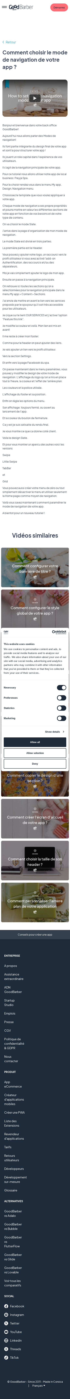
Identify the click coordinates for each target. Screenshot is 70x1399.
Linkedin (16, 1340)
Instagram (17, 1315)
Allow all (35, 742)
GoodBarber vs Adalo (13, 1213)
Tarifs (7, 1147)
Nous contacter (11, 1059)
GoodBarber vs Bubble (13, 1226)
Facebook (17, 1306)
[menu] (4, 7)
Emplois (9, 1013)
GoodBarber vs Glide (13, 1257)
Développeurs (14, 1169)
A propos (10, 966)
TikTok (14, 1357)
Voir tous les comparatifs (12, 1283)
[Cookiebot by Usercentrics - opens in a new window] (52, 632)
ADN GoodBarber (13, 989)
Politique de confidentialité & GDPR (14, 1043)
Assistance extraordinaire (13, 976)
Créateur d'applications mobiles (14, 1099)
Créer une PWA (14, 1112)
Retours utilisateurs (11, 1158)
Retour (11, 42)
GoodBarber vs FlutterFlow (13, 1241)
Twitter (14, 1323)
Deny (35, 763)
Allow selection (35, 753)
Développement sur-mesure (15, 1179)
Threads (15, 1349)
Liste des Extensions (11, 1123)
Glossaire (10, 1190)
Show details (52, 731)
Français (37, 1385)
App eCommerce (13, 1084)
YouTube (16, 1332)
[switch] (61, 697)
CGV (7, 1030)
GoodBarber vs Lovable (13, 1270)
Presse (9, 1022)
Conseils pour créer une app (35, 934)
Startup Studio (9, 1002)
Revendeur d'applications (14, 1136)
